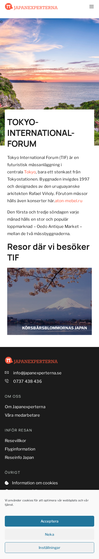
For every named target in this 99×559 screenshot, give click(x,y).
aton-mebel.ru (68, 200)
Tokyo (30, 172)
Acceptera (49, 521)
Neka (49, 534)
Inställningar (49, 548)
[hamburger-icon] (88, 6)
